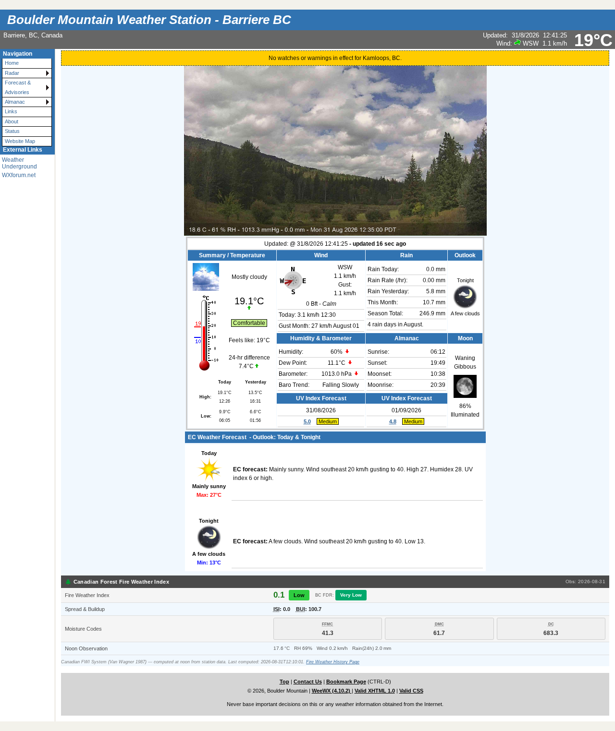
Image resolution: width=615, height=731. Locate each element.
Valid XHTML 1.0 (375, 691)
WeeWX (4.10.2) (332, 691)
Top (284, 681)
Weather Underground (19, 163)
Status (12, 131)
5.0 (307, 421)
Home (12, 63)
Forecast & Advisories (18, 87)
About (11, 121)
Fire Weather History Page (332, 661)
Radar (12, 73)
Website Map (20, 141)
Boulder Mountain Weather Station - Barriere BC (149, 19)
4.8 (392, 421)
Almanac (15, 102)
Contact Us (308, 681)
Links (11, 111)
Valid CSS (411, 691)
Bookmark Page (346, 681)
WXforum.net (19, 175)
